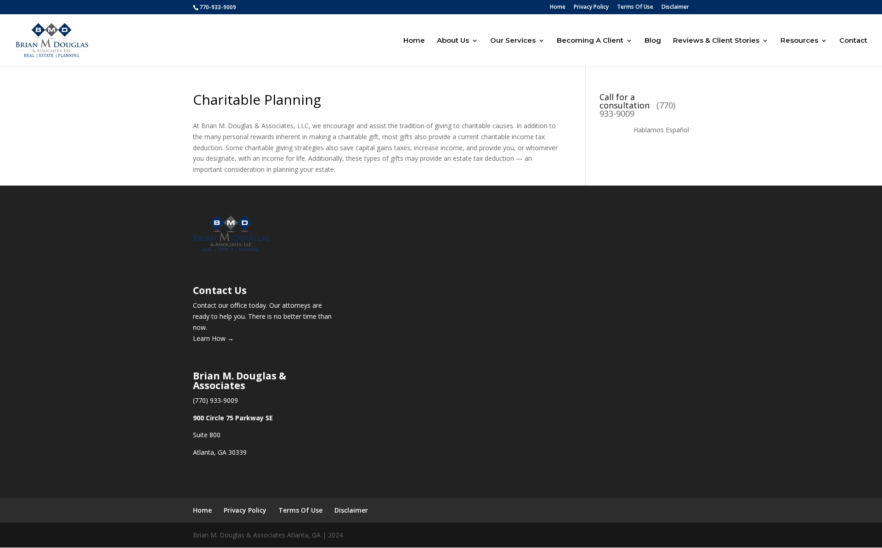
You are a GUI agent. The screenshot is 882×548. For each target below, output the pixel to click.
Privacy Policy (591, 7)
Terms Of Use (635, 7)
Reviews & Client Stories (716, 41)
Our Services (513, 41)
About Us (453, 41)
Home (557, 7)
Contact (853, 41)
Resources (799, 41)
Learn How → (213, 338)
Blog (653, 41)
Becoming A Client (590, 41)
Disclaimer (675, 7)
